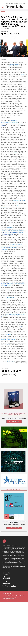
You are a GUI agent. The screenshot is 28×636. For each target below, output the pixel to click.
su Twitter (10, 227)
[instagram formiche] (8, 593)
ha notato (7, 344)
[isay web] (9, 599)
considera (4, 249)
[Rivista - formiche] (14, 573)
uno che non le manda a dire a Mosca (12, 230)
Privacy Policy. (11, 598)
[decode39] (14, 582)
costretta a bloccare (19, 200)
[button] (3, 7)
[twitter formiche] (5, 593)
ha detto (8, 334)
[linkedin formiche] (10, 593)
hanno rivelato (14, 64)
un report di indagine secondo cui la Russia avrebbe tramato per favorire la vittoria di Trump (14, 246)
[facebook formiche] (3, 593)
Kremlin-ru (10, 361)
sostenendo (10, 297)
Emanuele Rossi (5, 28)
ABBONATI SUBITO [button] (14, 421)
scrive (22, 74)
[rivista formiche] (14, 506)
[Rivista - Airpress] (14, 577)
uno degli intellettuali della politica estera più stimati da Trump (13, 283)
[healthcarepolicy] (14, 586)
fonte (20, 326)
